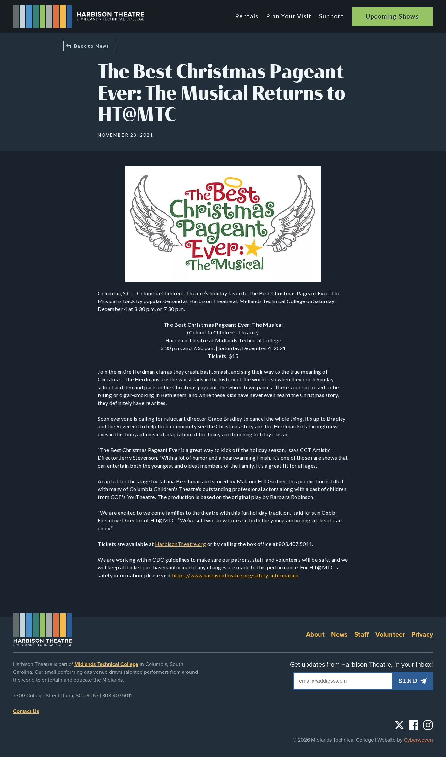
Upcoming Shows (392, 16)
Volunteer (390, 635)
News (339, 635)
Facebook (414, 725)
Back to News (91, 46)
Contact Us (26, 711)
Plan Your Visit (288, 16)
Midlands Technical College (106, 664)
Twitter (399, 725)
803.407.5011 (117, 695)
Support (331, 16)
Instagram (428, 725)
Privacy (422, 635)
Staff (361, 635)
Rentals (247, 16)
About (315, 635)
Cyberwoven (418, 740)
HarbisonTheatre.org (180, 544)
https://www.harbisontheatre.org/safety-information (235, 575)
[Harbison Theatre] (79, 16)
